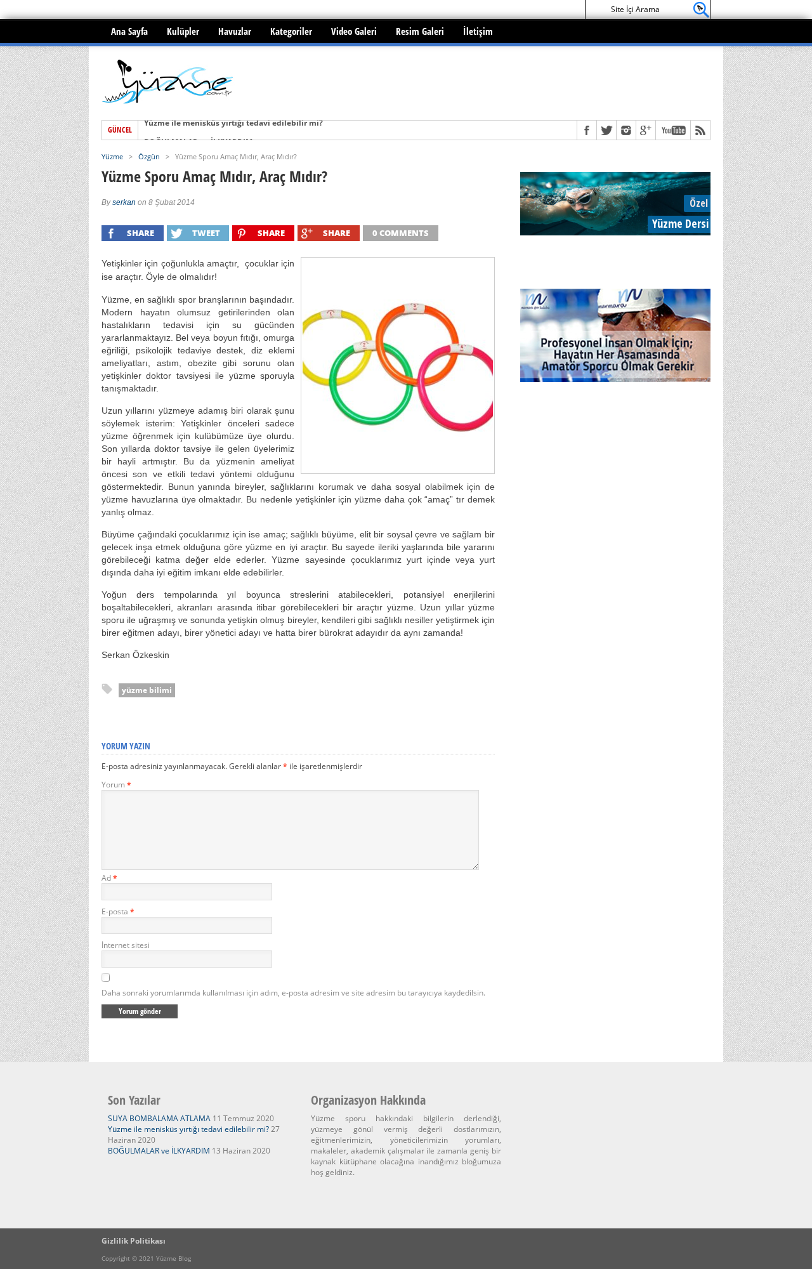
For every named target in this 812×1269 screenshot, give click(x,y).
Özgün (149, 156)
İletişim (478, 31)
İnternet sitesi (126, 945)
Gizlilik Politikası (134, 1240)
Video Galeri (354, 31)
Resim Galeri (420, 31)
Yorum (116, 784)
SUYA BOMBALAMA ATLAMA (159, 1118)
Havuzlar (234, 31)
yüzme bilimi (147, 690)
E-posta (118, 911)
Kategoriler (291, 31)
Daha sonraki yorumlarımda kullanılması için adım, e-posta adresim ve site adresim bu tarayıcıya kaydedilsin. (293, 992)
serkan (124, 202)
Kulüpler (183, 31)
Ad (109, 877)
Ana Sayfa (129, 31)
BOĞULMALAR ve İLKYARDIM (198, 130)
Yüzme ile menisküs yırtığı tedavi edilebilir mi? (188, 1129)
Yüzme (112, 156)
